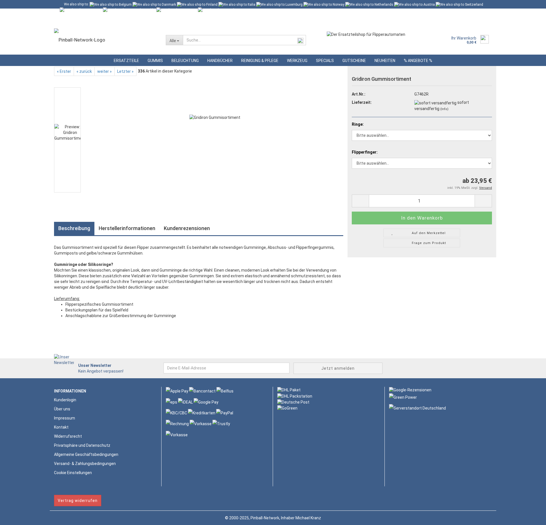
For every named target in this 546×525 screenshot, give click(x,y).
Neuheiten (385, 60)
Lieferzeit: (362, 102)
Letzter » (125, 71)
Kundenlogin (107, 21)
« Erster (64, 71)
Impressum (64, 418)
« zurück (84, 71)
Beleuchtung (185, 60)
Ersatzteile (126, 60)
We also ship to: (76, 4)
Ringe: (358, 124)
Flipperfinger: (365, 152)
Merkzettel (139, 21)
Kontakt (61, 427)
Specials (325, 60)
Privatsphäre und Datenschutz (82, 445)
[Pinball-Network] (105, 40)
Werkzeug (297, 60)
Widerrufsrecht (68, 436)
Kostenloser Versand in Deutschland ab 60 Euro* (101, 13)
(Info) (444, 109)
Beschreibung (74, 228)
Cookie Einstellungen (73, 472)
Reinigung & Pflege (259, 60)
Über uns (62, 409)
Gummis (155, 60)
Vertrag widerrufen (78, 500)
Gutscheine (354, 60)
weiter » (104, 71)
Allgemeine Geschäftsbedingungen (86, 454)
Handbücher (220, 60)
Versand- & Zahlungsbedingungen (85, 463)
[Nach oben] (530, 516)
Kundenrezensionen (187, 228)
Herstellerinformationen (127, 228)
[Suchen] (300, 40)
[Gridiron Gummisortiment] (214, 139)
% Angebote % (418, 60)
